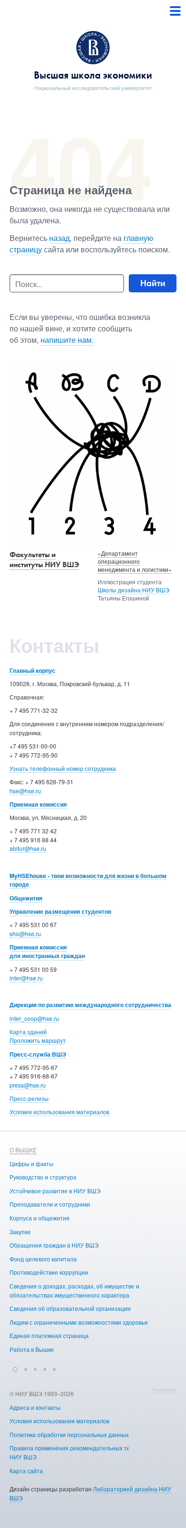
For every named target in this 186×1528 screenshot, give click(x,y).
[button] (15, 1368)
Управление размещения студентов (60, 911)
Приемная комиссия (38, 804)
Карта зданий (28, 1032)
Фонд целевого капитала (43, 1259)
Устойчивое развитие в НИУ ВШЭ (55, 1191)
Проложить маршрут (38, 1040)
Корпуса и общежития (40, 1218)
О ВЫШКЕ (23, 1150)
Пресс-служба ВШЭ (38, 1054)
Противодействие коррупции (49, 1272)
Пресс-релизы (29, 1098)
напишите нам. (67, 339)
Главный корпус (32, 670)
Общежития (26, 898)
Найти (152, 283)
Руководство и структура (43, 1177)
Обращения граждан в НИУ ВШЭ (54, 1245)
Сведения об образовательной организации (70, 1308)
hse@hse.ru (25, 791)
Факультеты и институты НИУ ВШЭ (44, 559)
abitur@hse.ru (28, 848)
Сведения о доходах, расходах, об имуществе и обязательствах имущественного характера (74, 1290)
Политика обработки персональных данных (69, 1434)
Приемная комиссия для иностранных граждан (47, 951)
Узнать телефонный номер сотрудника (63, 768)
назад (59, 237)
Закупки (20, 1232)
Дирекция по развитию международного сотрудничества (90, 1004)
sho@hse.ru (25, 933)
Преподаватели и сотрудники (50, 1204)
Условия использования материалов (59, 1112)
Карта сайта (26, 1471)
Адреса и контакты (35, 1407)
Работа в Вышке (32, 1349)
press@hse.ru (28, 1085)
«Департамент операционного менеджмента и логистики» (135, 561)
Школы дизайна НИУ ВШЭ (133, 590)
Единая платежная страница (49, 1335)
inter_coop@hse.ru (34, 1018)
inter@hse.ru (26, 978)
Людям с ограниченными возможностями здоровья (79, 1322)
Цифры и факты (31, 1163)
